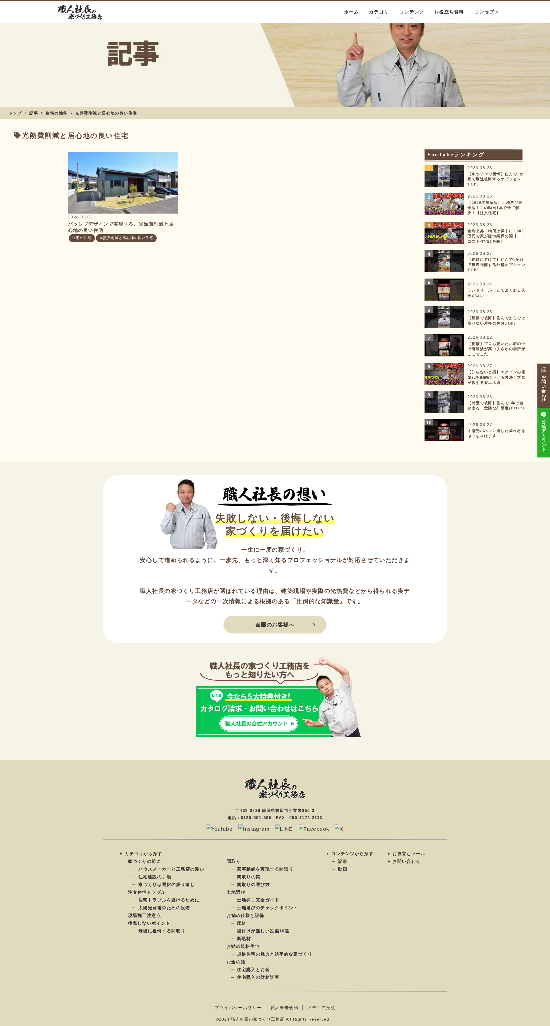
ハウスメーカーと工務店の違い (171, 869)
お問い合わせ (406, 861)
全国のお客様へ (275, 625)
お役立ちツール (408, 853)
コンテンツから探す (352, 853)
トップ (15, 113)
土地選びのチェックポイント (267, 907)
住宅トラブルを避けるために (169, 899)
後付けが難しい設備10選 (263, 930)
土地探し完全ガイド (258, 899)
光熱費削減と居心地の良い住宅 (106, 113)
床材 (241, 923)
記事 (33, 113)
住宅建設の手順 (154, 876)
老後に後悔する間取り (161, 930)
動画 (342, 869)
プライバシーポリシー (238, 1007)
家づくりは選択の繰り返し (166, 884)
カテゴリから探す (143, 853)
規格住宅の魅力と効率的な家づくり (274, 954)
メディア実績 (321, 1007)
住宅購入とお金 (253, 969)
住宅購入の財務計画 (258, 977)
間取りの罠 (248, 876)
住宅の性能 (57, 113)
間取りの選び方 (253, 884)
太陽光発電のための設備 (164, 907)
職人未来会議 (284, 1007)
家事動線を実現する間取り (265, 869)
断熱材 (244, 938)
